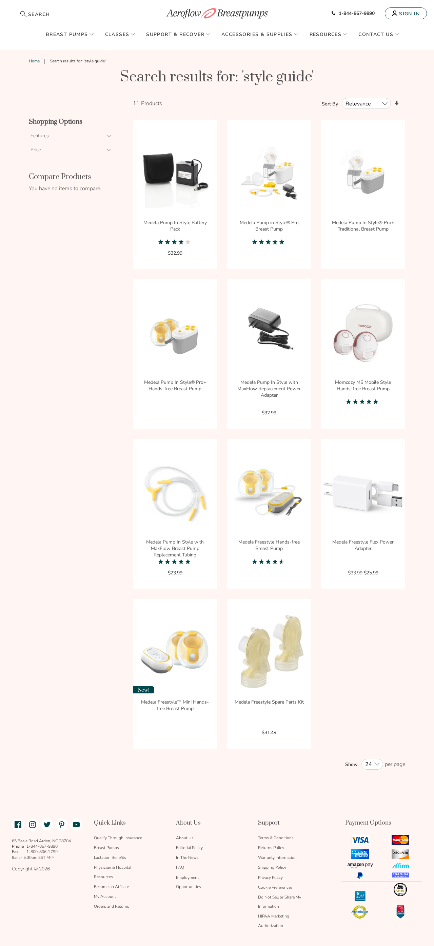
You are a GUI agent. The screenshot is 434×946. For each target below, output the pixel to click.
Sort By (330, 104)
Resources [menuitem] (326, 34)
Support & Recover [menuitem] (175, 34)
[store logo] (217, 13)
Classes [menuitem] (117, 34)
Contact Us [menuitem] (375, 34)
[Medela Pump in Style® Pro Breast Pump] (269, 174)
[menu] (217, 34)
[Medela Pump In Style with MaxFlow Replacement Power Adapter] (269, 334)
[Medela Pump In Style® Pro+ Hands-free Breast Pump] (175, 334)
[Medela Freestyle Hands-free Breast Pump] (269, 494)
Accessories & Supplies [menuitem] (257, 34)
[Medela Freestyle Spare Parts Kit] (269, 653)
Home (34, 61)
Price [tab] (36, 149)
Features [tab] (40, 136)
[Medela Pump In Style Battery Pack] (175, 174)
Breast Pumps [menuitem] (67, 34)
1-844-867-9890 (357, 13)
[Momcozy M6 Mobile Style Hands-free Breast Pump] (363, 334)
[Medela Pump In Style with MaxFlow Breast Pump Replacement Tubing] (175, 494)
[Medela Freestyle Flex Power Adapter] (363, 494)
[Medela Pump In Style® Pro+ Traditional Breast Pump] (363, 174)
